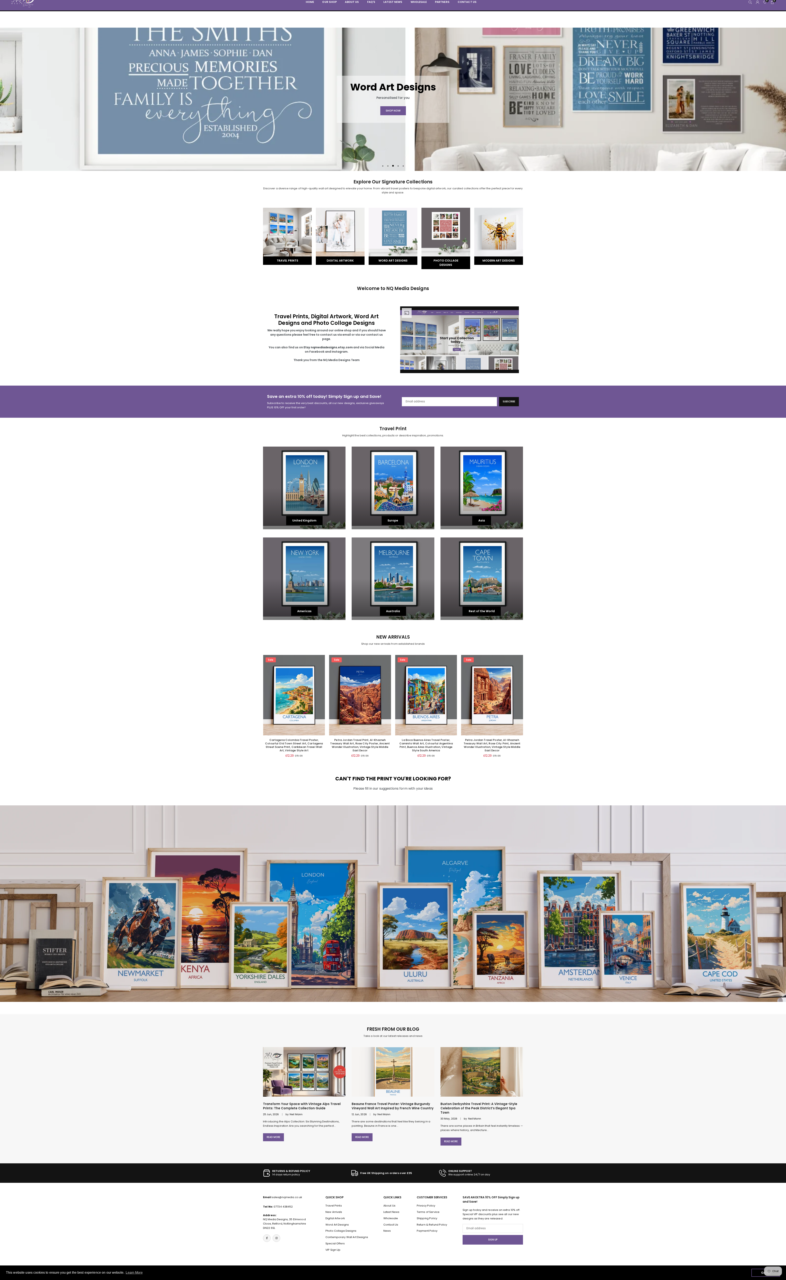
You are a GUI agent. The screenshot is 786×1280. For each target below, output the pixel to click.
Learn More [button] (134, 1272)
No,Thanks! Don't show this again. (395, 680)
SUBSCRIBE (393, 655)
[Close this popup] (459, 595)
